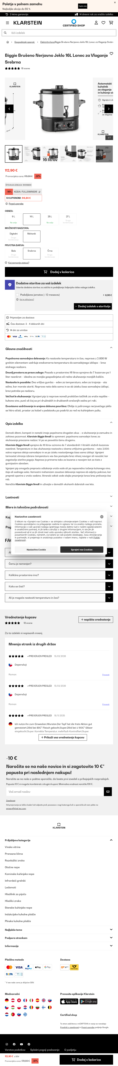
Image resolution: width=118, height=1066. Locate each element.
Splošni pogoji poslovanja (44, 1049)
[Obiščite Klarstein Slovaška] (50, 1000)
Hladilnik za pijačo (15, 894)
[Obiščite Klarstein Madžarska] (13, 1007)
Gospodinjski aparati (24, 42)
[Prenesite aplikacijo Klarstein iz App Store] (69, 1001)
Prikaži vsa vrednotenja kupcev (63, 737)
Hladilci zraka (13, 900)
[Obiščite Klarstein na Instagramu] (7, 1044)
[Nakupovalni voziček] (111, 23)
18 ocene (25, 68)
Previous (9, 109)
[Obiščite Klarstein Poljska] (19, 1007)
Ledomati (10, 887)
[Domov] (10, 42)
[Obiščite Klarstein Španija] (37, 1000)
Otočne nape (12, 867)
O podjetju (70, 1049)
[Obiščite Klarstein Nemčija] (7, 1000)
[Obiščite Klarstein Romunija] (31, 1007)
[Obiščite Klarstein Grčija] (25, 1014)
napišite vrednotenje (96, 619)
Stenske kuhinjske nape (18, 907)
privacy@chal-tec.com (16, 808)
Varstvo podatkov (15, 1049)
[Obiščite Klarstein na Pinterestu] (29, 1044)
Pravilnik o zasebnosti (69, 1027)
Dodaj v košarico (62, 272)
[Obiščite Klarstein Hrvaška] (25, 1007)
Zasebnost (10, 800)
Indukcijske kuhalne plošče (20, 914)
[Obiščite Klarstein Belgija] (50, 1007)
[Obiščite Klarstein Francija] (25, 1000)
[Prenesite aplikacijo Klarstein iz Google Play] (89, 1001)
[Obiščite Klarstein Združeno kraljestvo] (43, 1000)
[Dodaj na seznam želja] (111, 53)
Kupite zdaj (83, 6)
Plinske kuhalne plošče (18, 921)
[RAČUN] (96, 23)
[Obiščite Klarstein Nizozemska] (7, 1014)
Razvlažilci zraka (15, 860)
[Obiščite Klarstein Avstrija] (13, 1000)
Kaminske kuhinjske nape (19, 873)
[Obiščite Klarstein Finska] (43, 1007)
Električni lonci (47, 42)
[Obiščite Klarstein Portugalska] (13, 1014)
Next (108, 109)
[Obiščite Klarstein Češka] (7, 1007)
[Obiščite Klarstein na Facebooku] (14, 1044)
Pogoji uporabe (87, 1027)
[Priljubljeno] (103, 23)
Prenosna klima (14, 853)
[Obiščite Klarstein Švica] (19, 1000)
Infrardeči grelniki (15, 880)
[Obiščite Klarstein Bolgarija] (37, 1007)
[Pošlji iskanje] (5, 33)
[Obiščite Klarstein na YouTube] (21, 1044)
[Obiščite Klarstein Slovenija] (19, 1014)
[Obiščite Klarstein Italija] (31, 1000)
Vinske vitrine (12, 847)
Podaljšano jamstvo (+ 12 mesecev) (40, 294)
